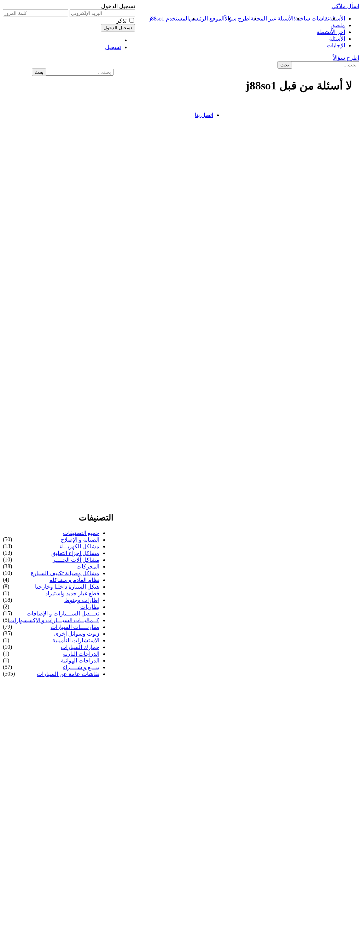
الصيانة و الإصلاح (80, 540)
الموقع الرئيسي (206, 19)
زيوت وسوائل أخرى (76, 634)
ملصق (338, 25)
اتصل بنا (204, 115)
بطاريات (89, 607)
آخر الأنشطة (331, 32)
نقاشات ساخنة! (311, 19)
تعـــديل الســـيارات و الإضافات (63, 614)
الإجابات (336, 45)
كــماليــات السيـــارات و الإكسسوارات (54, 620)
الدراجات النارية (81, 654)
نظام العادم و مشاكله (74, 580)
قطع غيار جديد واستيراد (72, 593)
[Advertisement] (293, 120)
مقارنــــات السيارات (75, 627)
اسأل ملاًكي (345, 6)
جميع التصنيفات (81, 533)
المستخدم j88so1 (169, 19)
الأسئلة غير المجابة (272, 19)
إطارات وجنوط (81, 600)
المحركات (87, 567)
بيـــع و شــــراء (81, 667)
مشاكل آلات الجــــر (76, 560)
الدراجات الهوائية (80, 661)
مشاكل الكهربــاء (79, 546)
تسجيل (113, 47)
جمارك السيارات (80, 647)
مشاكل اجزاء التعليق (75, 553)
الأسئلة (337, 19)
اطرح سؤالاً (237, 19)
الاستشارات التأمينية (75, 640)
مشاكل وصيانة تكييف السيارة (65, 573)
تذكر (121, 21)
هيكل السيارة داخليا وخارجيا (67, 587)
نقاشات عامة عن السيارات (68, 674)
